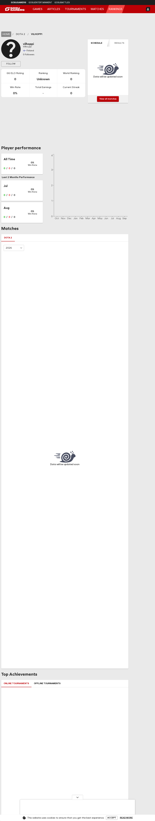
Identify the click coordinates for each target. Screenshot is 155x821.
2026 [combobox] (9, 247)
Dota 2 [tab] (8, 237)
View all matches (107, 99)
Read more (126, 818)
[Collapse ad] (77, 797)
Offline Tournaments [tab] (47, 683)
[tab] (97, 43)
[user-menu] (148, 9)
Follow (10, 63)
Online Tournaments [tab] (16, 683)
